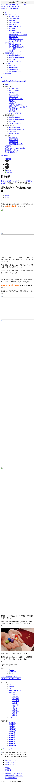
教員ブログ (12, 692)
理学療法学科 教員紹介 (16, 47)
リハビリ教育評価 (15, 41)
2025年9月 (12, 733)
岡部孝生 (15, 699)
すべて (11, 684)
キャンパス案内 (14, 22)
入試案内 (8, 63)
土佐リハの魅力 (14, 18)
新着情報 (8, 74)
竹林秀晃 (15, 697)
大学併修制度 (13, 69)
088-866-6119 (5, 155)
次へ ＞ (18, 677)
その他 (7, 197)
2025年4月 (12, 741)
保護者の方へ (13, 30)
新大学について (14, 16)
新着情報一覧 (11, 677)
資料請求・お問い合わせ (13, 150)
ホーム (7, 12)
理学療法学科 (9, 43)
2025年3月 (12, 743)
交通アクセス (13, 24)
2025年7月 (12, 735)
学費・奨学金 (13, 67)
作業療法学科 (9, 53)
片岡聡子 (15, 707)
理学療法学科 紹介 (15, 45)
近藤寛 (14, 703)
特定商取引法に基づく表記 (14, 776)
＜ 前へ (3, 677)
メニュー (4, 77)
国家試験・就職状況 (16, 33)
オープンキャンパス (16, 26)
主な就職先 (12, 49)
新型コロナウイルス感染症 (18, 35)
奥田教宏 (15, 701)
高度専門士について (16, 71)
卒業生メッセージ (15, 51)
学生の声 (12, 28)
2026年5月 (12, 725)
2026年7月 (12, 723)
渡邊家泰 (15, 705)
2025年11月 (12, 731)
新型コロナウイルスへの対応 (15, 148)
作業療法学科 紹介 (15, 55)
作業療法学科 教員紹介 (16, 57)
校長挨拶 (12, 20)
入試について (13, 65)
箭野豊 (14, 709)
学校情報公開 (13, 37)
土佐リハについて (11, 14)
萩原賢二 (15, 711)
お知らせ (12, 686)
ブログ (7, 195)
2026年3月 (12, 727)
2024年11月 (12, 745)
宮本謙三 (15, 695)
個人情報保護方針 (11, 152)
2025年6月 (12, 737)
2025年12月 (12, 729)
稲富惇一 (15, 713)
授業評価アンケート (16, 39)
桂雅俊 (14, 715)
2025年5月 (12, 739)
